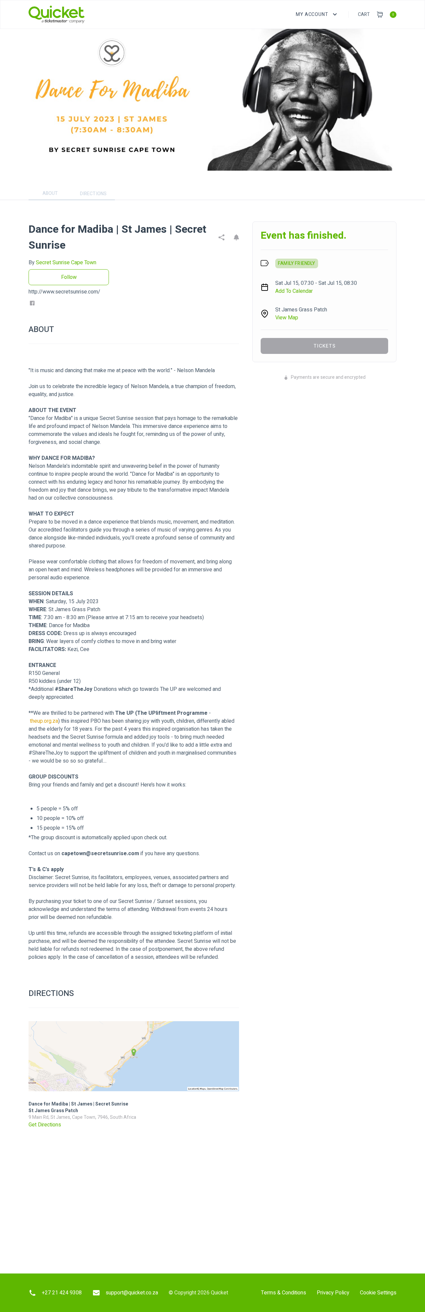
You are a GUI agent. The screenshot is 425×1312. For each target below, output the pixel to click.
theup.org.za (44, 721)
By (62, 263)
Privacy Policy (333, 1293)
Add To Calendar (294, 291)
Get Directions (45, 1125)
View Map (286, 318)
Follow (69, 277)
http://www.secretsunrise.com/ (64, 292)
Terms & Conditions (283, 1293)
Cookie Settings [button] (378, 1293)
